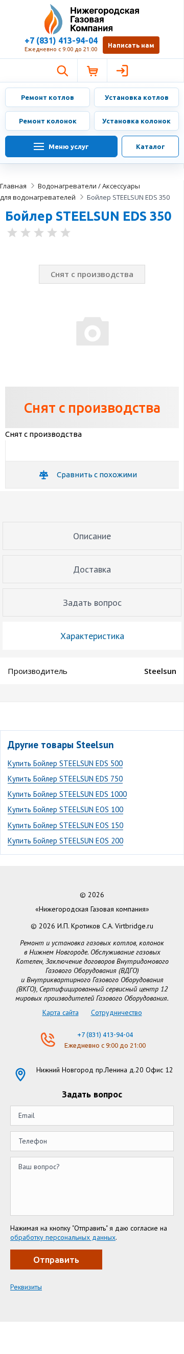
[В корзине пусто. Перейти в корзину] (92, 70)
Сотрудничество (116, 1012)
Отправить (56, 1259)
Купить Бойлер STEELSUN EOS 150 (65, 825)
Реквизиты (26, 1287)
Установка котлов (137, 97)
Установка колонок (136, 120)
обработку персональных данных (63, 1237)
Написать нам (131, 45)
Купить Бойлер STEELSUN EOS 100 (65, 809)
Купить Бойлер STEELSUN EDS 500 (65, 763)
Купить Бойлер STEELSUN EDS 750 (65, 779)
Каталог (150, 146)
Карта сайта (60, 1012)
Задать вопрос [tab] (92, 602)
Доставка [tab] (92, 569)
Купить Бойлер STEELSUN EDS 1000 (67, 794)
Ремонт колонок (48, 120)
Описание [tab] (92, 536)
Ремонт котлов (47, 97)
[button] (62, 70)
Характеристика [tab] (92, 636)
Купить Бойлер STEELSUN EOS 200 (65, 840)
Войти (121, 70)
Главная (13, 186)
